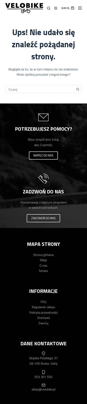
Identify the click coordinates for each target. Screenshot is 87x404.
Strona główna (43, 254)
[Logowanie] (55, 8)
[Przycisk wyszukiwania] (78, 89)
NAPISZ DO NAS (43, 155)
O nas (43, 265)
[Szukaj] (48, 8)
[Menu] (80, 8)
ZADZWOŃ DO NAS (43, 218)
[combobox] (39, 89)
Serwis (43, 270)
